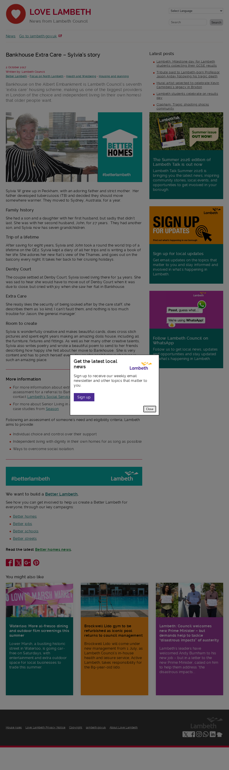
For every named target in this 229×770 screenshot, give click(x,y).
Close (149, 409)
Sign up (84, 397)
